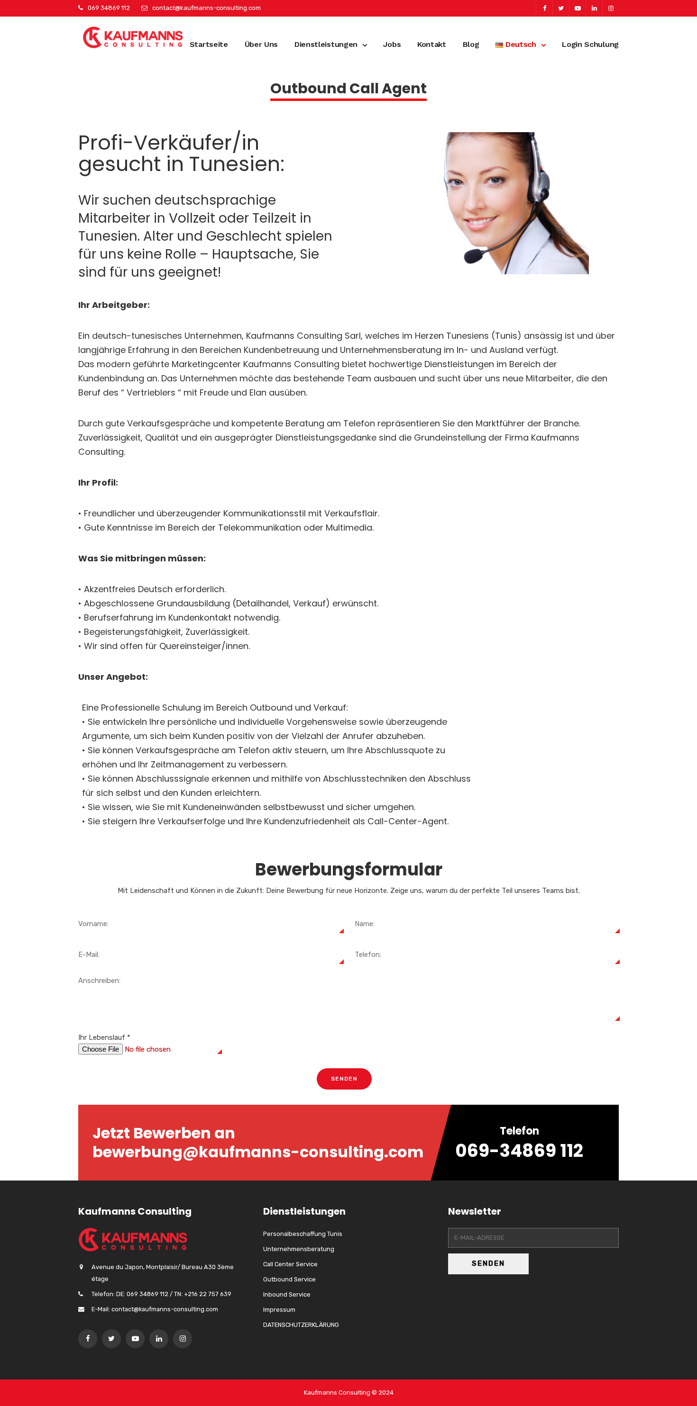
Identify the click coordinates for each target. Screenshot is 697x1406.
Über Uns (261, 44)
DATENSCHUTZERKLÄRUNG (301, 1324)
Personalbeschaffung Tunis (302, 1233)
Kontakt (431, 44)
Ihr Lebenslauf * (104, 1037)
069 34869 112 (109, 7)
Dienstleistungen (326, 44)
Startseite (209, 44)
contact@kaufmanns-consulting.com (206, 7)
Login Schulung (590, 44)
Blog (471, 44)
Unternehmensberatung (298, 1249)
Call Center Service (290, 1264)
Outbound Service (289, 1279)
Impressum (279, 1309)
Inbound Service (287, 1294)
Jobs (392, 44)
